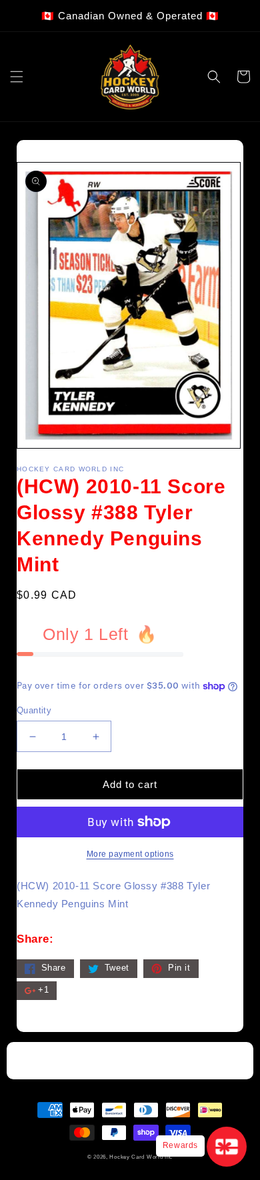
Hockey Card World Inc (141, 1156)
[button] (16, 76)
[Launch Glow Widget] (227, 1147)
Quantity (34, 710)
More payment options (130, 854)
